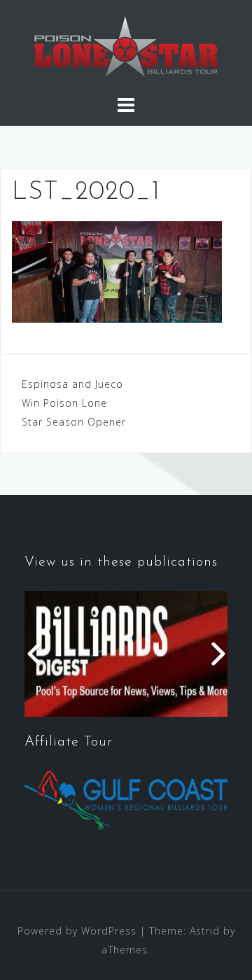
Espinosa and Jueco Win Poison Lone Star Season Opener (74, 402)
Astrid (205, 930)
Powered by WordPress (77, 930)
